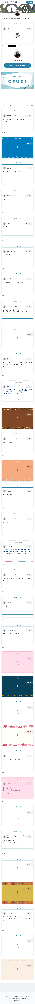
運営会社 (24, 998)
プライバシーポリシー (25, 996)
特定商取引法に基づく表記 (15, 998)
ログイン (30, 2)
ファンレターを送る (19, 65)
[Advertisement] (17, 95)
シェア (13, 46)
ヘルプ (11, 996)
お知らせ (7, 996)
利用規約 (17, 996)
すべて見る (30, 105)
